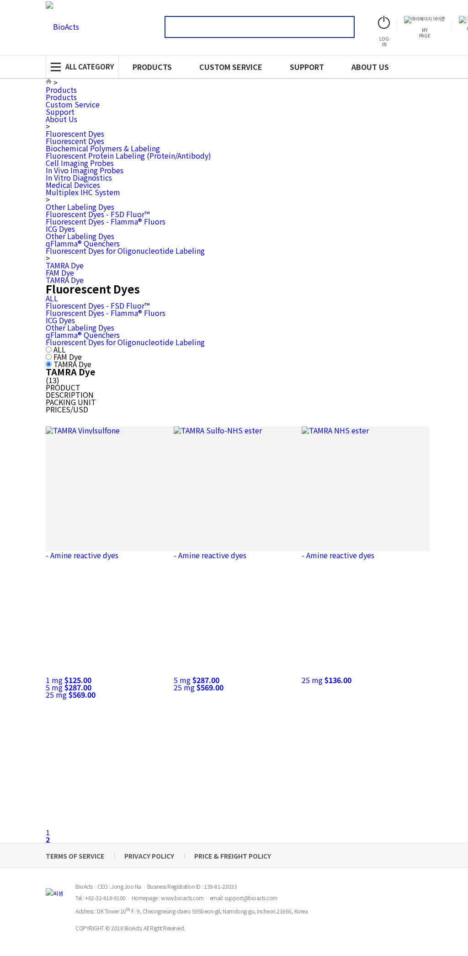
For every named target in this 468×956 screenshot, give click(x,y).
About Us (61, 118)
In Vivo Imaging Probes (84, 170)
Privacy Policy (149, 855)
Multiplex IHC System (83, 192)
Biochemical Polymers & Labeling (103, 148)
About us (370, 66)
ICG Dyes (60, 228)
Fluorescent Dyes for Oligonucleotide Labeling (125, 250)
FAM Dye (60, 272)
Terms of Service (75, 855)
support (307, 66)
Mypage (425, 32)
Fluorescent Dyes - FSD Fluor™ (97, 213)
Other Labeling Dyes (80, 206)
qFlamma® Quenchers (83, 243)
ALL (52, 298)
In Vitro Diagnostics (79, 177)
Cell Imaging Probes (80, 162)
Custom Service (73, 104)
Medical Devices (73, 184)
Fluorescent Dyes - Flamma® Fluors (105, 221)
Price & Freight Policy (232, 855)
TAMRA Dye (65, 265)
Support (60, 111)
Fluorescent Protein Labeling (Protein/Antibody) (128, 155)
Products (152, 66)
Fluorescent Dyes (75, 133)
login (384, 41)
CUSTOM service (230, 66)
